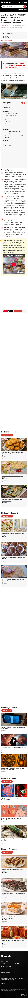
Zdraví (12, 979)
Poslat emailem (18, 310)
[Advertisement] (14, 292)
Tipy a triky (23, 978)
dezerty (4, 903)
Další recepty (6, 435)
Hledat (24, 6)
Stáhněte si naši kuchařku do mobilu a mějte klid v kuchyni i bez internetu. (14, 65)
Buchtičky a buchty (7, 856)
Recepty (8, 25)
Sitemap (17, 965)
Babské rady (3, 978)
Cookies (17, 963)
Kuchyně (14, 978)
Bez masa (5, 439)
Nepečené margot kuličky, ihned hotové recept (13, 557)
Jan (3, 37)
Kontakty (4, 963)
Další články (6, 710)
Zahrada (9, 979)
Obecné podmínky (6, 966)
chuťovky (5, 463)
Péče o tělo (19, 978)
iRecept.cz (3, 25)
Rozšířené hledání (22, 9)
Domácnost (11, 978)
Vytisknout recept (8, 40)
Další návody (6, 781)
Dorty (9, 972)
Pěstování (3, 979)
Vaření (6, 979)
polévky (6, 972)
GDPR (3, 965)
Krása (7, 978)
